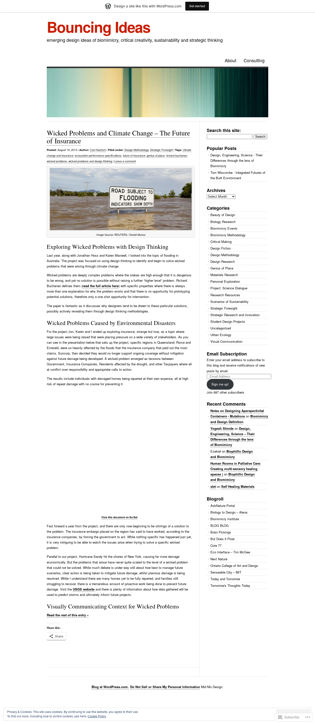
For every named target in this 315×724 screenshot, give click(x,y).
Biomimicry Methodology (228, 235)
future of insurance (134, 155)
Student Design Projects (227, 321)
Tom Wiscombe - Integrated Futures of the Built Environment (237, 175)
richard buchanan (176, 155)
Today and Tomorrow (225, 578)
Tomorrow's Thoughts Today (230, 585)
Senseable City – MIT (225, 572)
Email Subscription (227, 354)
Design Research (222, 261)
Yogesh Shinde (222, 428)
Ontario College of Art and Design (234, 565)
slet (213, 486)
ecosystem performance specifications (98, 155)
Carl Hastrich (98, 150)
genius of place (156, 155)
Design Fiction (220, 248)
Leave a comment (125, 161)
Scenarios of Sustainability (229, 301)
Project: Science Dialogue (228, 288)
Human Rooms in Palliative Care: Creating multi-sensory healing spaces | (235, 468)
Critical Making (221, 241)
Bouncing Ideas (98, 26)
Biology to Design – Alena (228, 512)
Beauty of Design (222, 214)
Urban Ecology (220, 334)
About (230, 60)
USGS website (83, 589)
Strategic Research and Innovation (235, 314)
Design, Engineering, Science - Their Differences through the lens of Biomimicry (236, 160)
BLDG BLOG (219, 525)
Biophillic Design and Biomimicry (231, 454)
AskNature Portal (222, 505)
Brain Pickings (220, 532)
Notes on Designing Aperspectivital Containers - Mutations (237, 413)
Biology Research (223, 221)
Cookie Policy (97, 716)
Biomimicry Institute (224, 519)
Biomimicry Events (223, 228)
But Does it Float (222, 538)
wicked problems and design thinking (90, 161)
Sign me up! (220, 384)
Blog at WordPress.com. (110, 686)
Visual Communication (226, 341)
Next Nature (218, 559)
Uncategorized (220, 328)
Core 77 (215, 545)
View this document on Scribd (119, 517)
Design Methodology (137, 150)
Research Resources (225, 295)
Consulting (254, 60)
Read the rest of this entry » (68, 615)
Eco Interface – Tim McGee (230, 552)
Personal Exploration (225, 281)
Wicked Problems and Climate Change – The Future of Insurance (118, 136)
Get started (197, 6)
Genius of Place (221, 268)
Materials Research (224, 274)
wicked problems (57, 161)
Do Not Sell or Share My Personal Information (165, 686)
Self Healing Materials (237, 486)
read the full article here (100, 285)
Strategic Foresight (161, 150)
